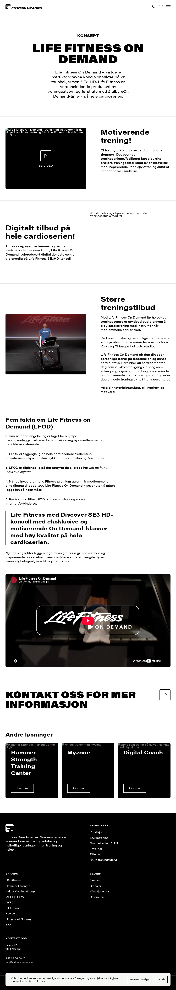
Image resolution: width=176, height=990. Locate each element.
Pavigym (11, 913)
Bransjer (95, 886)
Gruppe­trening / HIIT (104, 843)
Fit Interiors (13, 908)
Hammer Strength (18, 886)
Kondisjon (96, 832)
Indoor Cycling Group (20, 891)
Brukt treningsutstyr (103, 860)
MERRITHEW (15, 897)
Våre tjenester (99, 891)
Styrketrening (99, 838)
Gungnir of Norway (18, 919)
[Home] (24, 6)
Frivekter (96, 849)
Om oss (95, 880)
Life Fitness (13, 880)
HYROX (11, 902)
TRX (8, 924)
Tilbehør (95, 854)
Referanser (97, 897)
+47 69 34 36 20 (15, 958)
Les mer (42, 981)
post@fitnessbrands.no (20, 961)
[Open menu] (168, 6)
